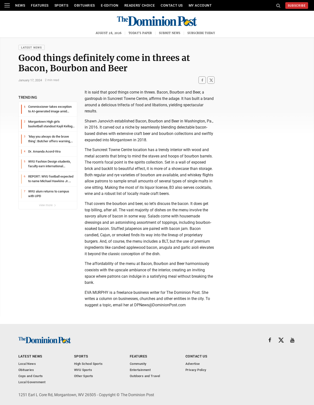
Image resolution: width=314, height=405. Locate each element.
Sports (61, 5)
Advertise (192, 364)
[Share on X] (211, 80)
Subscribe (297, 5)
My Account (200, 5)
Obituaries (84, 5)
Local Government (31, 382)
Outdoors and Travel (145, 376)
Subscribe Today (201, 33)
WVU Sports (83, 370)
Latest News (31, 47)
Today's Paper (140, 33)
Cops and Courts (30, 376)
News (20, 5)
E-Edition (109, 5)
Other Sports (83, 376)
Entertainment (140, 370)
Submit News (170, 33)
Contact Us (172, 5)
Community (138, 364)
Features (39, 5)
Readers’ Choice (139, 5)
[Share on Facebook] (202, 80)
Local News (27, 364)
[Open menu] (7, 5)
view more (46, 205)
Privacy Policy (195, 370)
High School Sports (88, 364)
